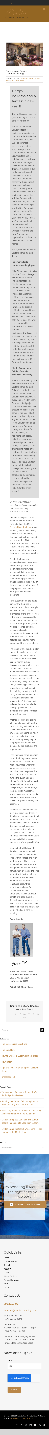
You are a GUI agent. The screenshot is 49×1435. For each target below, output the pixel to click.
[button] (25, 1204)
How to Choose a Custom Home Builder (20, 1055)
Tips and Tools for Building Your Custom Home (20, 1069)
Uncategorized (8, 1076)
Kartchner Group (27, 1418)
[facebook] (17, 1425)
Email (11, 1360)
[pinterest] (21, 1425)
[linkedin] (26, 1425)
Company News (8, 1050)
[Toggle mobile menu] (44, 9)
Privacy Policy (15, 1418)
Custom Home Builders (20, 527)
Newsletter (24, 78)
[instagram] (31, 1425)
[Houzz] (40, 1425)
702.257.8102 (8, 3)
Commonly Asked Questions (14, 1044)
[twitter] (44, 1425)
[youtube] (35, 1425)
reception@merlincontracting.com (20, 1310)
